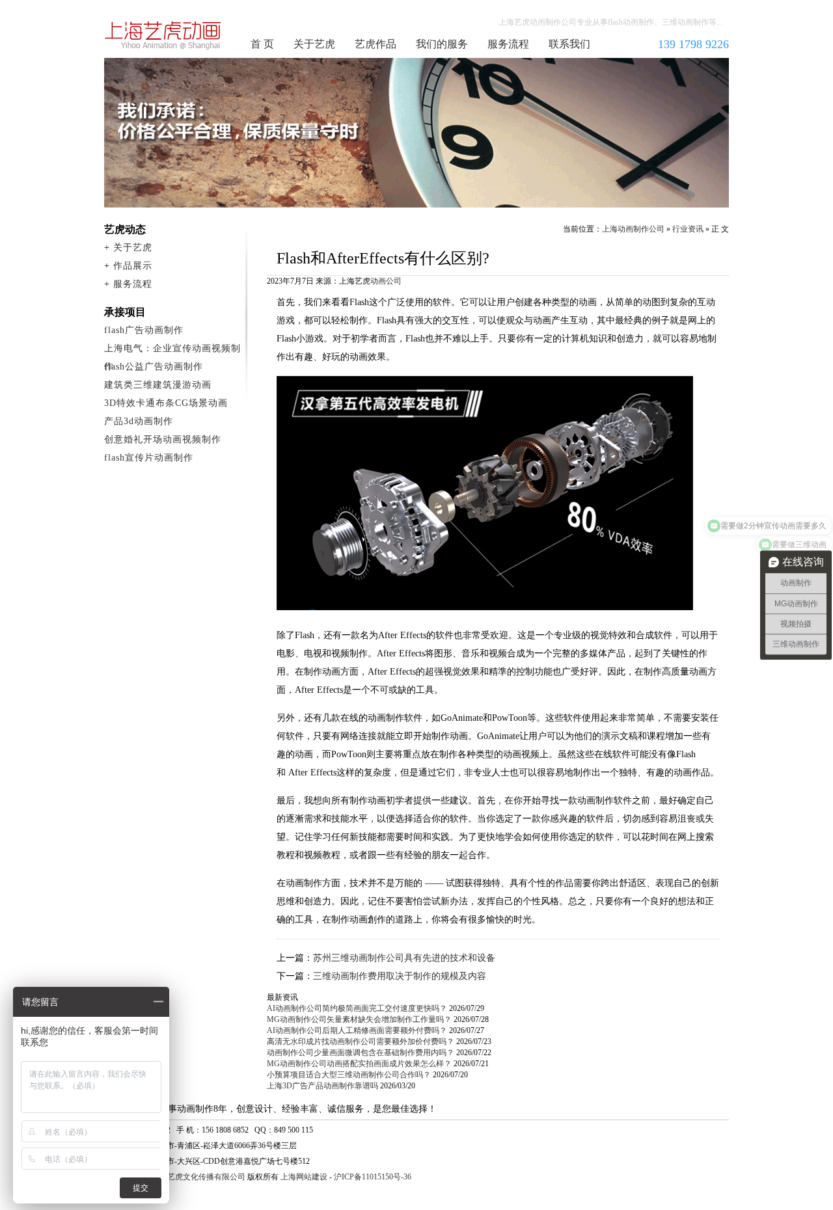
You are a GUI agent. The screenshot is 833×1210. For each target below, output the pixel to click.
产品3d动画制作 (138, 421)
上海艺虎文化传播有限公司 (198, 1176)
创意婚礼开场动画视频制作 (162, 439)
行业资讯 (687, 229)
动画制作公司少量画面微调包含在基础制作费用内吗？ (360, 1052)
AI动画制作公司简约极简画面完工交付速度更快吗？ (357, 1008)
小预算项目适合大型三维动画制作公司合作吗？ (349, 1074)
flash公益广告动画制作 (153, 366)
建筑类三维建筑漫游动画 (158, 385)
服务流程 (508, 43)
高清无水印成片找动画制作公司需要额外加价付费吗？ (360, 1041)
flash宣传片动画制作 (148, 458)
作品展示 (132, 266)
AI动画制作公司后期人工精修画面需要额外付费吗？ (357, 1030)
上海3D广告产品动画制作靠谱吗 (322, 1085)
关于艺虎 (314, 43)
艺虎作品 (375, 43)
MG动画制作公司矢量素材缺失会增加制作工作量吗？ (359, 1019)
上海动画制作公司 (163, 35)
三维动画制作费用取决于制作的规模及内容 (399, 976)
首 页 (262, 43)
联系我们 (569, 43)
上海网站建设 (303, 1176)
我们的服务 (442, 43)
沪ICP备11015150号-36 (372, 1176)
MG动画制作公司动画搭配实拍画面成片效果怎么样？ (359, 1063)
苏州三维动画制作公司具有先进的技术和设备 (404, 958)
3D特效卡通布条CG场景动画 (166, 403)
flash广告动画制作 (144, 330)
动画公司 (386, 281)
